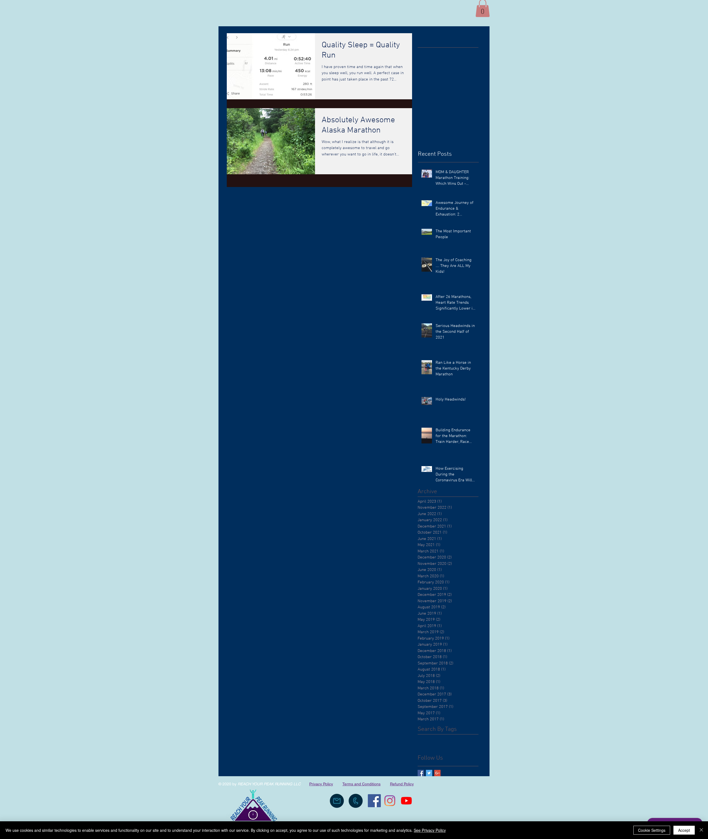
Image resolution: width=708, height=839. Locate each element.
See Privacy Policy (430, 830)
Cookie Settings (651, 830)
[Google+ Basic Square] (437, 773)
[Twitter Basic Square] (429, 773)
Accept (684, 830)
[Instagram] (389, 800)
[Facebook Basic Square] (421, 773)
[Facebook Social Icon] (374, 800)
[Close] (701, 830)
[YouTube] (406, 800)
